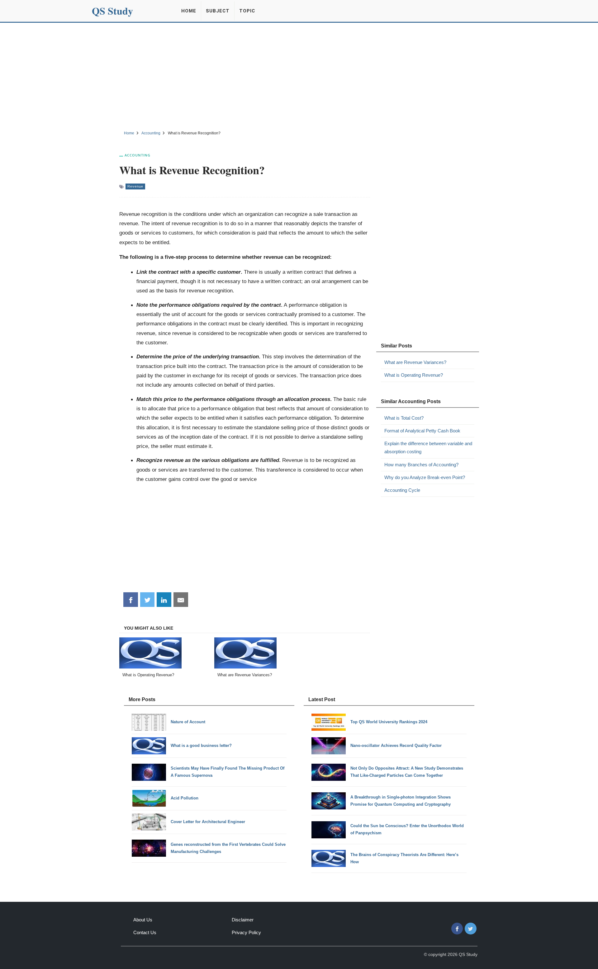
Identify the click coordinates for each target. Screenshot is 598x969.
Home (188, 11)
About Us (142, 919)
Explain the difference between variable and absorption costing (428, 447)
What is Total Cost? (404, 418)
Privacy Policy (246, 932)
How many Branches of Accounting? (421, 464)
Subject (218, 11)
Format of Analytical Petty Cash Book (422, 430)
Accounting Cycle (402, 490)
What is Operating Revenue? (413, 375)
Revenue (135, 186)
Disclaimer (243, 919)
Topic (247, 11)
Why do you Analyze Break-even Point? (424, 477)
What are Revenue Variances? (415, 362)
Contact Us (144, 932)
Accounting (137, 155)
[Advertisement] (299, 75)
